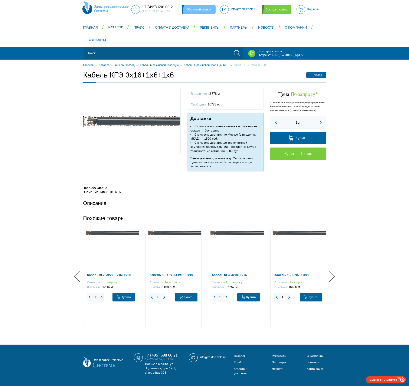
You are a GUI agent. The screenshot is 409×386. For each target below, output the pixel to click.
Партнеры (239, 27)
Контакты (97, 40)
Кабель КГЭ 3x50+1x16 (291, 275)
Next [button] (329, 276)
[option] (111, 282)
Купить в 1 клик (298, 154)
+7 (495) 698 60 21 (161, 355)
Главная (90, 27)
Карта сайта (315, 368)
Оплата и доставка (172, 27)
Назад (316, 74)
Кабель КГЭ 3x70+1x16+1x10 (109, 275)
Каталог (115, 27)
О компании (296, 27)
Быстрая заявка (277, 9)
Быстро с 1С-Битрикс (383, 380)
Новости (266, 27)
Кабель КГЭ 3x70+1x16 (229, 275)
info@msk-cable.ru (213, 357)
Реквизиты (209, 27)
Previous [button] (79, 276)
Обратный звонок (199, 9)
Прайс (139, 27)
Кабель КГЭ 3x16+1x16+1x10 (171, 275)
